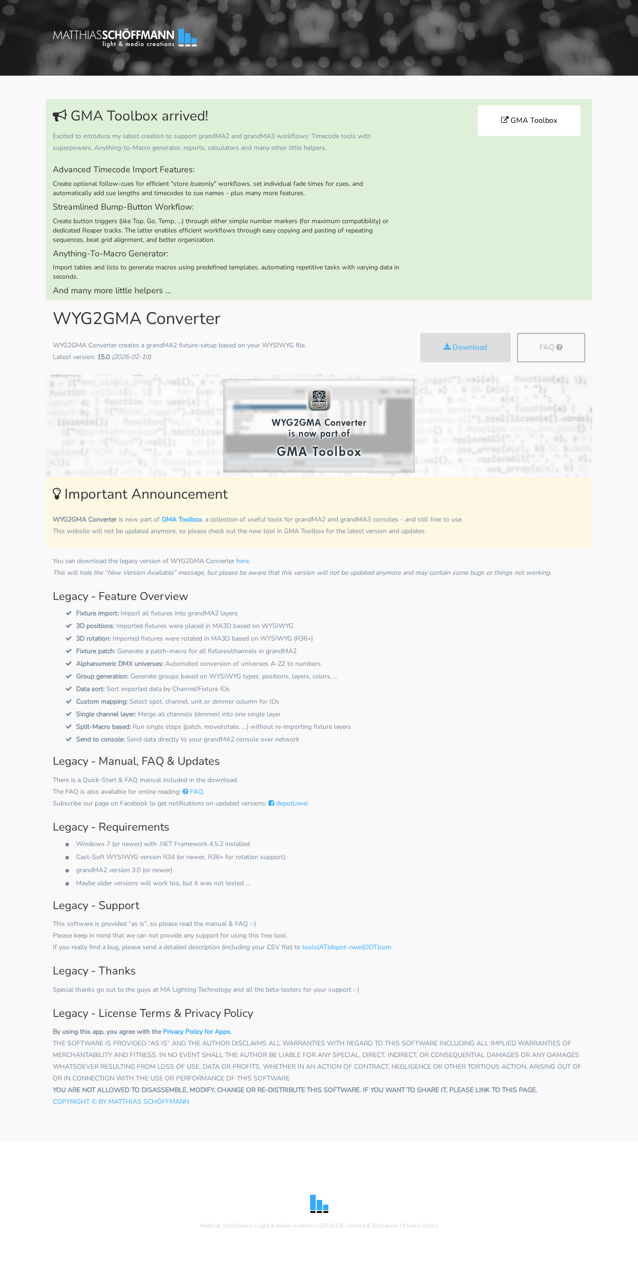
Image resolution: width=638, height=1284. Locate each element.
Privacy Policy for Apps (196, 1031)
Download (469, 347)
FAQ (547, 347)
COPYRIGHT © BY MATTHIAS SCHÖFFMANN (121, 1101)
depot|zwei (291, 803)
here (242, 561)
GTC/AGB (331, 1225)
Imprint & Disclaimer (372, 1225)
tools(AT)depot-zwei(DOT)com (346, 947)
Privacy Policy (420, 1225)
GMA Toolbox (533, 120)
